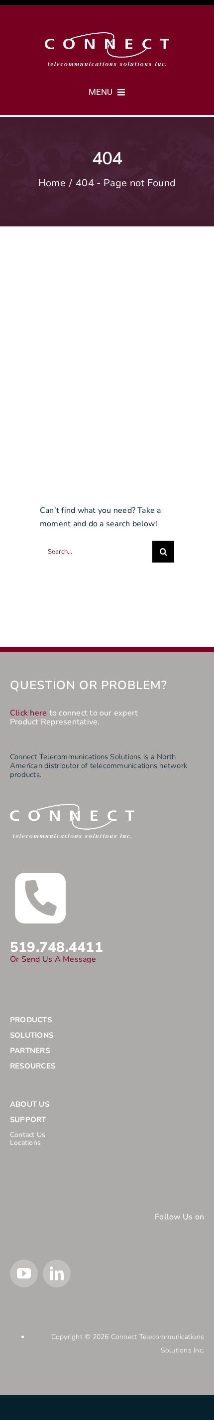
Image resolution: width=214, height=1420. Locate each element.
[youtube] (24, 1273)
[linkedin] (57, 1273)
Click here (28, 713)
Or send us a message (53, 959)
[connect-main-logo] (107, 36)
